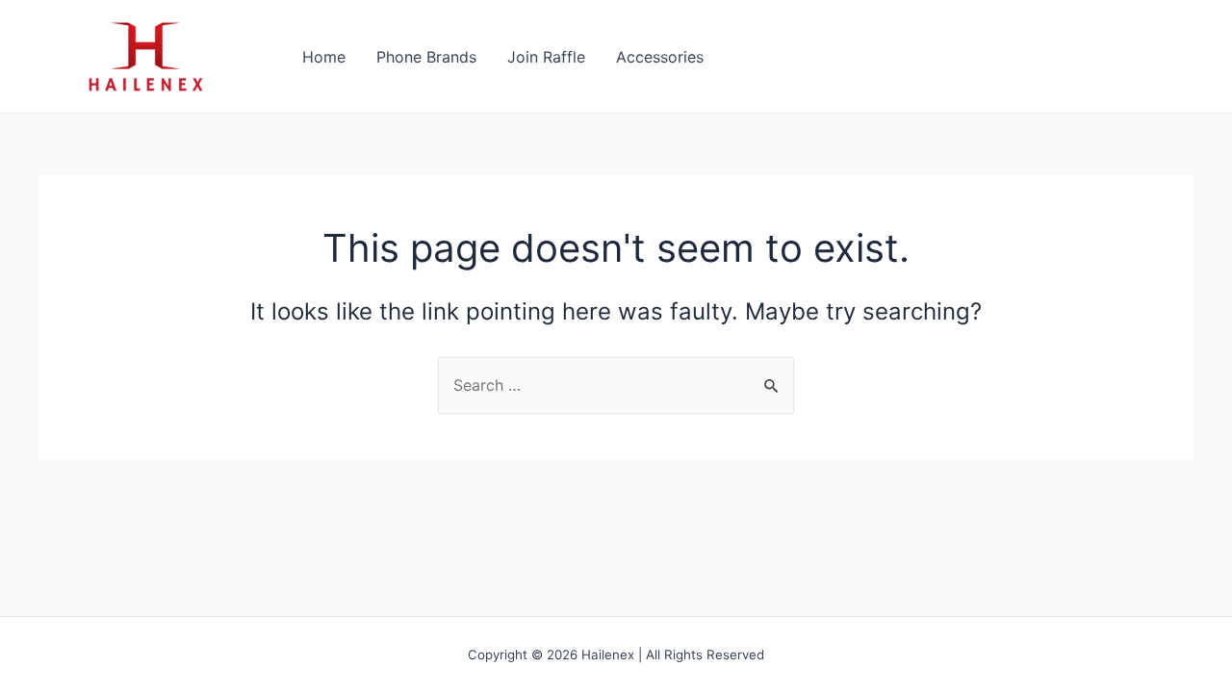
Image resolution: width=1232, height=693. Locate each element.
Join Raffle (546, 56)
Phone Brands (426, 56)
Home (324, 56)
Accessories (660, 56)
